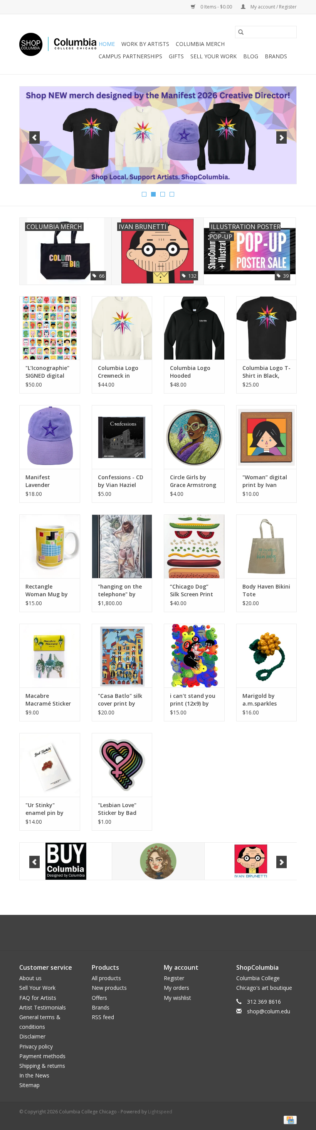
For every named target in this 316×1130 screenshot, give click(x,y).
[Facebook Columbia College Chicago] (151, 932)
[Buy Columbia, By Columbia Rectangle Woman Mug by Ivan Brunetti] (49, 546)
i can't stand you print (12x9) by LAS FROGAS (192, 700)
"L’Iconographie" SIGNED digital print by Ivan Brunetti (47, 372)
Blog (250, 56)
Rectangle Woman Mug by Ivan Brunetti (46, 590)
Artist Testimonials (42, 1007)
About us (30, 978)
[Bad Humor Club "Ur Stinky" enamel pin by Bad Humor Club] (49, 765)
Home (107, 44)
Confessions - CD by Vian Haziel (120, 481)
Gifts (176, 56)
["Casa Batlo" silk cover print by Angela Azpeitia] (122, 655)
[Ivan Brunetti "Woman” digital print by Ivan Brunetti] (266, 437)
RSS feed (103, 1017)
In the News (34, 1075)
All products (106, 978)
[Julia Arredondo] (251, 861)
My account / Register (273, 6)
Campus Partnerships (130, 56)
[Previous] (34, 137)
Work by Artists (145, 44)
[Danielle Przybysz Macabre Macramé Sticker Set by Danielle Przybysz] (49, 655)
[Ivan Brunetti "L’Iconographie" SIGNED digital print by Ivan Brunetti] (49, 328)
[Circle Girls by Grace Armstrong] (194, 437)
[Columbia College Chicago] (57, 44)
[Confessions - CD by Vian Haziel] (122, 437)
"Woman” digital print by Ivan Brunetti (264, 481)
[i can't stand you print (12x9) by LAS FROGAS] (194, 655)
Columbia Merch (200, 44)
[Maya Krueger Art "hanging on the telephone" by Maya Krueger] (122, 546)
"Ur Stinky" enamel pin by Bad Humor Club (47, 809)
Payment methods (42, 1056)
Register (174, 978)
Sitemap (29, 1085)
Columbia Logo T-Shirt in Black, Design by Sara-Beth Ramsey (266, 372)
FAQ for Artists (37, 997)
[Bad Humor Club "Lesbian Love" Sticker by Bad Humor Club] (122, 765)
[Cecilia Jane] (66, 861)
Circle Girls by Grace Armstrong (193, 481)
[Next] (281, 137)
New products (109, 987)
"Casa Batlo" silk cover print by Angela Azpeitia (120, 700)
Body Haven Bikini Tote (266, 590)
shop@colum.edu (268, 1011)
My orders (176, 987)
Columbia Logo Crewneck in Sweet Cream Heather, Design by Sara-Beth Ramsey (119, 372)
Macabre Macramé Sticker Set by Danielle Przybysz (48, 700)
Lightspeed (160, 1111)
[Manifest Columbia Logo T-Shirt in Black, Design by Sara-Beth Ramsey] (266, 328)
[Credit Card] (289, 1119)
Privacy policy (36, 1046)
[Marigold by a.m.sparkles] (266, 655)
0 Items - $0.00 (216, 6)
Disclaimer (32, 1036)
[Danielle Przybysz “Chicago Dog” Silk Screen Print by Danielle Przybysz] (194, 546)
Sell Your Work (213, 56)
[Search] (241, 32)
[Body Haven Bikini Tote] (266, 546)
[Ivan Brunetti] (158, 861)
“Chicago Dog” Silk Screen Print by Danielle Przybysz (191, 590)
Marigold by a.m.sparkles (259, 699)
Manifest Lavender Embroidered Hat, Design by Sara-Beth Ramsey (49, 481)
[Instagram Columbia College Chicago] (165, 932)
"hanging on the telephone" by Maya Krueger (120, 590)
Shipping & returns (42, 1065)
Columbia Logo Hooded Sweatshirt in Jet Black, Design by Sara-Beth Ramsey (192, 372)
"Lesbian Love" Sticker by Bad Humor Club (117, 809)
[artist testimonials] (158, 135)
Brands (276, 56)
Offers (99, 997)
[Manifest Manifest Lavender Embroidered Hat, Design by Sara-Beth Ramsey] (49, 437)
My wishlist (177, 997)
